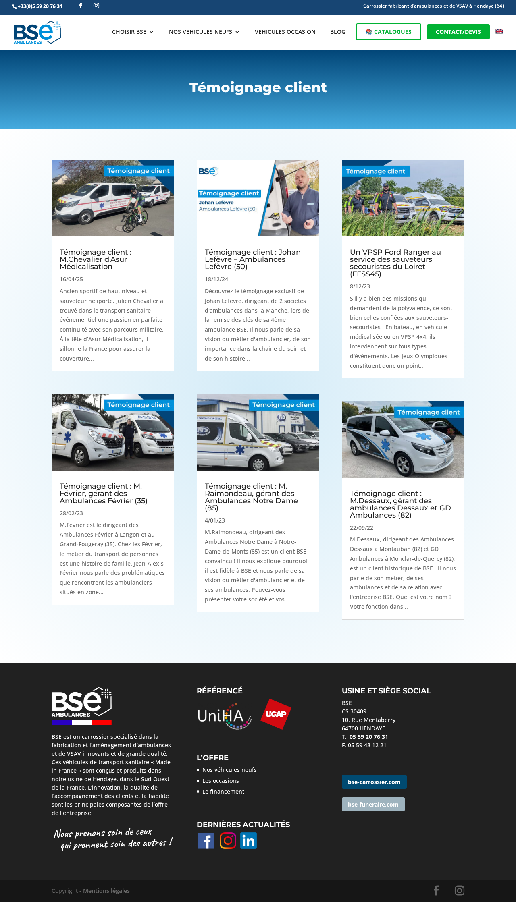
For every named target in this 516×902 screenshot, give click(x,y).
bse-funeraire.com (373, 804)
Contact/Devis (458, 31)
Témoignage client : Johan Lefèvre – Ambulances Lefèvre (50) (253, 259)
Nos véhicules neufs (200, 32)
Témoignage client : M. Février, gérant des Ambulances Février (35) (104, 493)
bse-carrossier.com (374, 782)
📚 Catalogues (389, 31)
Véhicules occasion (285, 32)
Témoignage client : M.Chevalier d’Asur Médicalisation (95, 259)
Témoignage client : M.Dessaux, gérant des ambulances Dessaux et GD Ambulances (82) (400, 504)
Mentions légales (106, 890)
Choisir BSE (129, 32)
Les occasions (220, 780)
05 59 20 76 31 (369, 736)
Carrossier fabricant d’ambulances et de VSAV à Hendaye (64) (433, 6)
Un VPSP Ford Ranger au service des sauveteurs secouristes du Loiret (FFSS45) (395, 263)
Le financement (223, 791)
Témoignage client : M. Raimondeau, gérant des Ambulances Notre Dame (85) (251, 497)
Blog (337, 32)
